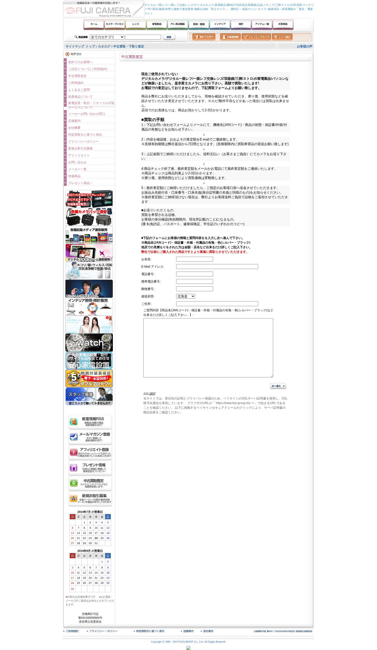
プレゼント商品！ (80, 183)
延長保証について (80, 96)
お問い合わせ (77, 162)
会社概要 (74, 127)
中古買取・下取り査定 (128, 46)
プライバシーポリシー (83, 141)
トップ (90, 46)
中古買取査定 (77, 76)
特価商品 (74, 176)
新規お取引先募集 (80, 148)
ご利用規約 (76, 83)
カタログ (104, 46)
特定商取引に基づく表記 (85, 134)
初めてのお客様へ (80, 62)
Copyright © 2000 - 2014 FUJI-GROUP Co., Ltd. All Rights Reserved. (188, 641)
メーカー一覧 (77, 169)
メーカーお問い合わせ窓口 (86, 114)
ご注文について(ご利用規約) (87, 69)
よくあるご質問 (79, 90)
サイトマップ (75, 46)
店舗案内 (74, 121)
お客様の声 (304, 46)
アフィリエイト (79, 155)
